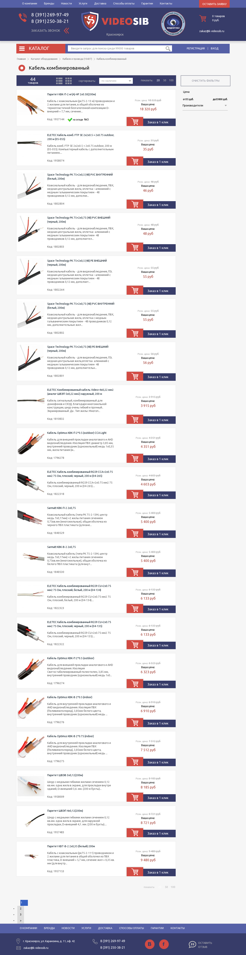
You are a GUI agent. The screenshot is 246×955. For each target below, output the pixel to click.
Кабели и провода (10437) (77, 59)
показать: (147, 80)
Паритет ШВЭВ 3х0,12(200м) (65, 775)
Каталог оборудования (44, 59)
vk (150, 944)
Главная (21, 59)
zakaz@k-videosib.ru (211, 31)
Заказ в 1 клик (158, 122)
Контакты (166, 3)
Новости (66, 3)
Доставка (100, 3)
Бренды (49, 3)
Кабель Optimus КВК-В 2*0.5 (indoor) (69, 697)
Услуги (83, 3)
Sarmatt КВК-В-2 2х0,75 (61, 546)
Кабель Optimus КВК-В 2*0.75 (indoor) (70, 736)
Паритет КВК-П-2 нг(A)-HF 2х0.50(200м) (71, 94)
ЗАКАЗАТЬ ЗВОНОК (45, 30)
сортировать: (87, 80)
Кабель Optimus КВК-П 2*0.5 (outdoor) (70, 658)
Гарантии (147, 3)
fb (164, 944)
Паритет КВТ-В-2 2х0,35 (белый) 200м (71, 846)
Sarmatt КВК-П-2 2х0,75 (61, 507)
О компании (29, 3)
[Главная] (115, 30)
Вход (215, 48)
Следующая (20, 921)
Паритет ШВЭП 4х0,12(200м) (65, 810)
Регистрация (196, 48)
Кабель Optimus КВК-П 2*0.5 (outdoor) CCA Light (76, 432)
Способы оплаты (124, 3)
